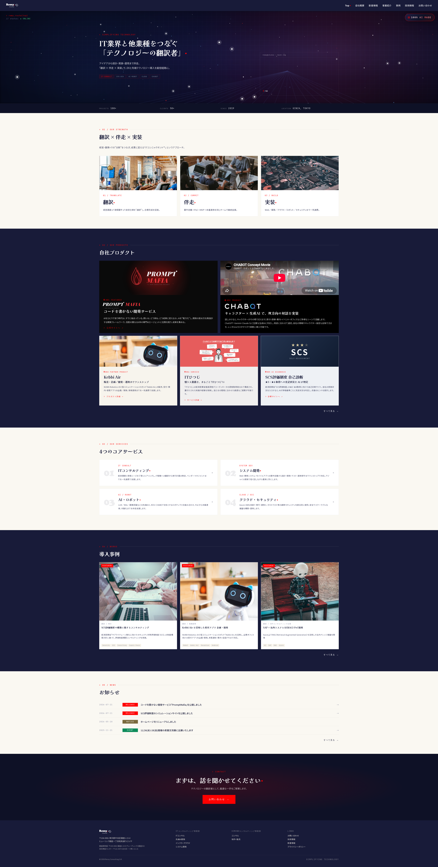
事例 (398, 5)
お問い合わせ (425, 5)
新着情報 (373, 5)
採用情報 (409, 5)
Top (347, 5)
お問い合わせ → (219, 799)
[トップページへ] (12, 5)
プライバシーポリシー (297, 846)
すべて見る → (331, 411)
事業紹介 (386, 5)
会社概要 (359, 5)
